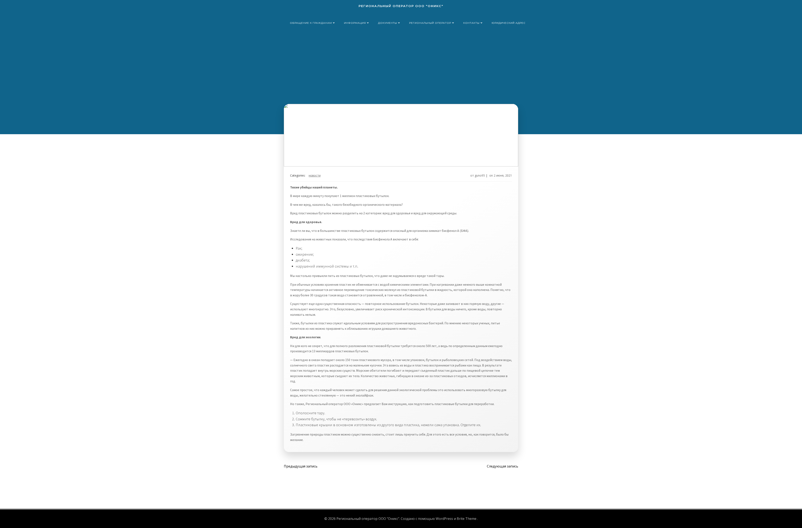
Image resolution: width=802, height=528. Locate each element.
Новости (315, 175)
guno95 (480, 175)
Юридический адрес (508, 22)
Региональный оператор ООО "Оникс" (401, 6)
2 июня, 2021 (503, 175)
